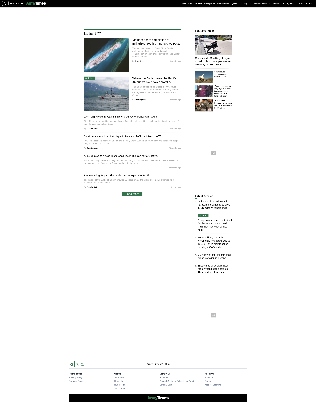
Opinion (203, 215)
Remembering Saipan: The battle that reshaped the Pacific (117, 175)
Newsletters (119, 381)
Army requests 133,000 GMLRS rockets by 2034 (221, 74)
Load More (132, 194)
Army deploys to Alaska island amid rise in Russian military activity (121, 156)
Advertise (163, 377)
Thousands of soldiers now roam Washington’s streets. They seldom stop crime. (213, 268)
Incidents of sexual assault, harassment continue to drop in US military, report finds (214, 204)
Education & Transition (259, 3)
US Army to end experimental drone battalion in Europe (214, 256)
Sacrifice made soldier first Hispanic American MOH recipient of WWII (123, 136)
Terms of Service (77, 381)
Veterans (276, 3)
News (183, 3)
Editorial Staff (165, 385)
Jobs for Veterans (213, 385)
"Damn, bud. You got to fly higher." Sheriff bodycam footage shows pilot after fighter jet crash (222, 91)
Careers (208, 381)
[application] (213, 45)
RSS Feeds (119, 385)
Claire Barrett (92, 128)
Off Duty (243, 3)
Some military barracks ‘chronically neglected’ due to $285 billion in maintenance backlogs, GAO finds (214, 242)
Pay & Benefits (195, 3)
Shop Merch (119, 388)
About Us (209, 377)
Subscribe (119, 377)
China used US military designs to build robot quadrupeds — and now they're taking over (213, 61)
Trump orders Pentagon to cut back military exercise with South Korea (223, 104)
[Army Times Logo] (36, 3)
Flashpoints (209, 3)
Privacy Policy (75, 377)
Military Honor (289, 3)
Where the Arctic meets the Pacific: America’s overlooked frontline (155, 80)
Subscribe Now (305, 3)
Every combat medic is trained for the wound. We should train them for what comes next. (215, 225)
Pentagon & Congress (227, 3)
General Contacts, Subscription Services (178, 381)
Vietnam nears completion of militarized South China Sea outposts (156, 41)
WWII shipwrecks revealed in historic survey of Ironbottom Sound (121, 116)
